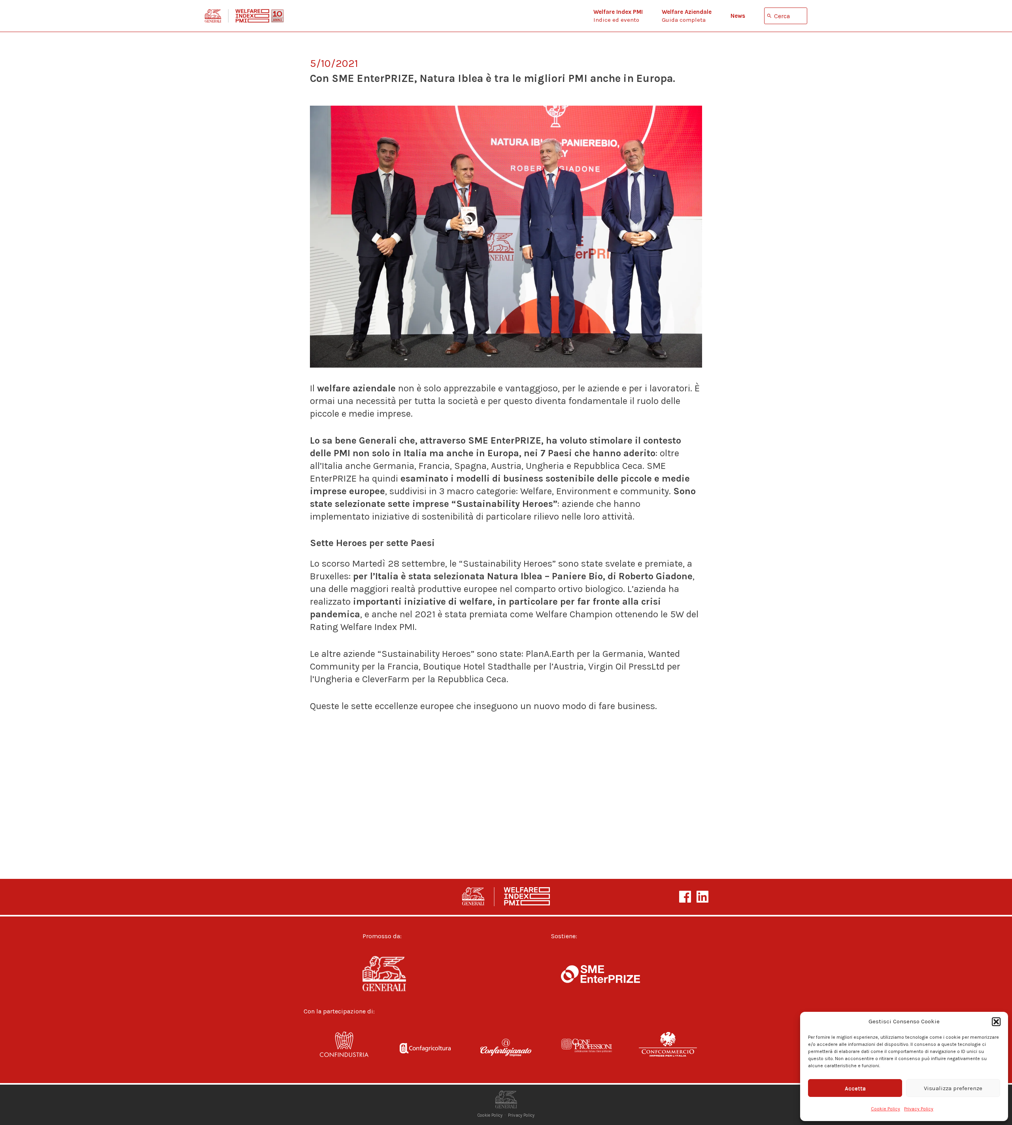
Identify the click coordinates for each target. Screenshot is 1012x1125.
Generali (398, 974)
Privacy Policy (918, 1109)
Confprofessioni (586, 1049)
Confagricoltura (425, 1049)
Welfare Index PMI (244, 16)
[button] (996, 1022)
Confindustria (344, 1049)
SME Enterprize (600, 974)
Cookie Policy (885, 1109)
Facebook (685, 897)
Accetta (855, 1088)
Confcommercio (667, 1049)
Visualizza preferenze (953, 1088)
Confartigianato (506, 1049)
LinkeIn (702, 897)
